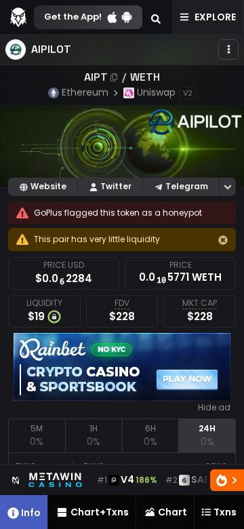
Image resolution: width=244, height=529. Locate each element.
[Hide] (223, 240)
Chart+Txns (99, 512)
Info (31, 513)
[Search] (155, 17)
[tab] (36, 435)
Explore (215, 17)
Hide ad (214, 407)
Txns (225, 512)
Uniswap (156, 92)
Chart (172, 512)
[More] (228, 49)
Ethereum (85, 92)
